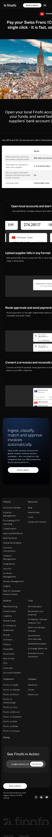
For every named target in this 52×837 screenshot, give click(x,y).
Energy (6, 635)
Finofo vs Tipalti (10, 685)
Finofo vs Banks (10, 726)
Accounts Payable (12, 507)
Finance (7, 644)
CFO (5, 663)
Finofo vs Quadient (12, 716)
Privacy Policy (24, 836)
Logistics (7, 616)
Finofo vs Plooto (11, 694)
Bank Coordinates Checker (36, 629)
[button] (44, 5)
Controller (8, 668)
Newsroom (33, 694)
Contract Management (9, 575)
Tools (30, 517)
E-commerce (9, 625)
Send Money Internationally (35, 637)
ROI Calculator (35, 606)
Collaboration (9, 528)
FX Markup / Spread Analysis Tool (37, 621)
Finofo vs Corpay (11, 730)
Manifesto (33, 685)
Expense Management (9, 514)
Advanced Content (37, 521)
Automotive (8, 653)
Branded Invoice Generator (36, 655)
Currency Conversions (9, 549)
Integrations (9, 563)
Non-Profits (9, 658)
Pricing (6, 737)
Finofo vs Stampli (11, 689)
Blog (30, 507)
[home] (10, 5)
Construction (9, 611)
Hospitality (8, 649)
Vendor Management (13, 581)
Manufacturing (10, 606)
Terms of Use (8, 836)
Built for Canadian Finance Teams (11, 593)
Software (7, 639)
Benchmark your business (36, 613)
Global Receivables (12, 542)
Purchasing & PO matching (11, 522)
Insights (7, 586)
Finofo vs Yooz (10, 707)
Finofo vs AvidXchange (9, 701)
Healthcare (8, 630)
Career (31, 689)
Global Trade (9, 620)
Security (7, 568)
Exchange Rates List (37, 648)
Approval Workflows (13, 533)
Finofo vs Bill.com (11, 712)
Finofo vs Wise (10, 721)
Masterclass (34, 512)
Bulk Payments (10, 538)
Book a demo (32, 5)
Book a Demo (15, 786)
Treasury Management (9, 557)
